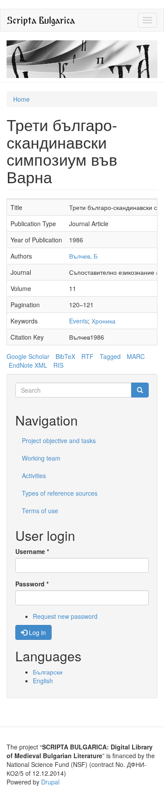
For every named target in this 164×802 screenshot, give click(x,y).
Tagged (110, 356)
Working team (41, 458)
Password (32, 583)
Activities (34, 475)
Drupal (50, 781)
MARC (136, 356)
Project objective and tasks (59, 440)
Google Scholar (28, 356)
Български (48, 671)
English (43, 680)
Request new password (65, 616)
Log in (36, 632)
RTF (87, 356)
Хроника (103, 320)
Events (78, 320)
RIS (58, 365)
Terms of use (40, 510)
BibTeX (65, 356)
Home (21, 99)
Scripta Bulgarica (41, 20)
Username (32, 551)
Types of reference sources (60, 493)
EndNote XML (28, 365)
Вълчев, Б (83, 256)
